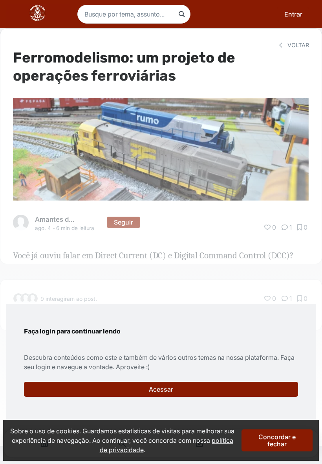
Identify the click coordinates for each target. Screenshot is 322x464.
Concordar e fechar (277, 440)
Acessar (161, 389)
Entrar (293, 14)
